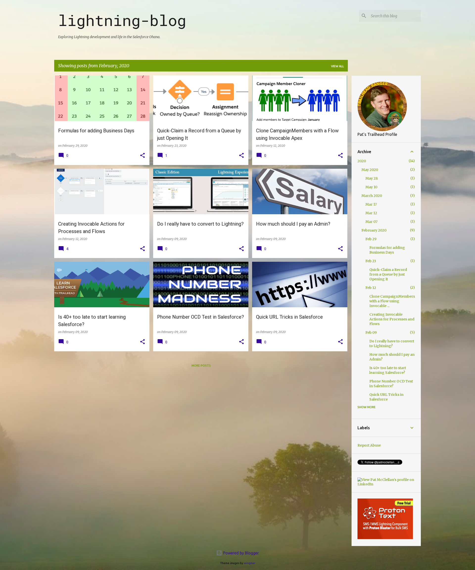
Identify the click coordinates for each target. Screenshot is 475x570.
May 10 (371, 187)
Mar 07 (371, 221)
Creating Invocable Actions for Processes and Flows (391, 319)
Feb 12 (370, 287)
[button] (142, 155)
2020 (361, 161)
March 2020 (371, 195)
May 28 (371, 178)
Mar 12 (371, 213)
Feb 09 (371, 332)
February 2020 (373, 230)
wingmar (249, 563)
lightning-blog (122, 20)
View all (337, 66)
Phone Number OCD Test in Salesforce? (391, 383)
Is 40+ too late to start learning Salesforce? (387, 370)
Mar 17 (371, 204)
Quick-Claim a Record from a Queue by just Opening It (388, 274)
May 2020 (369, 169)
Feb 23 (370, 261)
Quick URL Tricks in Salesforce (386, 397)
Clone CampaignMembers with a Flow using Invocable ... (392, 301)
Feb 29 (371, 239)
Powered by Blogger (240, 553)
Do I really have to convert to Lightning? (391, 343)
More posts (201, 365)
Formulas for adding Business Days (387, 250)
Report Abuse (369, 445)
